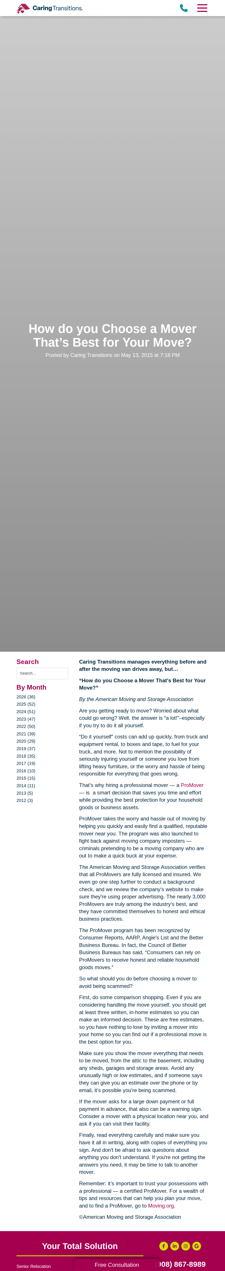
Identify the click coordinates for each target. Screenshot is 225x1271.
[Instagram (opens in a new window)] (185, 1246)
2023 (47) (25, 719)
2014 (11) (25, 785)
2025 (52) (25, 704)
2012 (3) (24, 800)
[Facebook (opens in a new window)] (163, 1246)
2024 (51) (25, 711)
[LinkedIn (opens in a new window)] (174, 1246)
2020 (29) (25, 741)
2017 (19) (25, 763)
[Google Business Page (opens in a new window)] (196, 1246)
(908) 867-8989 (180, 1264)
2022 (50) (25, 726)
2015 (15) (25, 778)
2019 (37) (25, 748)
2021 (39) (25, 733)
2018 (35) (25, 756)
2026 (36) (25, 696)
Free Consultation (117, 1265)
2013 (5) (24, 793)
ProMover (192, 785)
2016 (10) (25, 770)
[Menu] (202, 8)
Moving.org (161, 1206)
